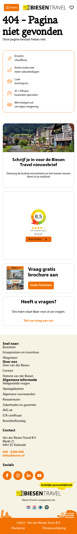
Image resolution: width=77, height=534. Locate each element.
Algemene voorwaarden (19, 394)
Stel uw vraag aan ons (39, 321)
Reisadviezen (11, 399)
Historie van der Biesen (18, 376)
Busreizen (9, 347)
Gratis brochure (41, 285)
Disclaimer (18, 528)
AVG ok (7, 410)
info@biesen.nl (14, 455)
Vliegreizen (10, 358)
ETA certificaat (12, 415)
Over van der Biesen (16, 365)
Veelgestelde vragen (16, 383)
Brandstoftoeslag (14, 421)
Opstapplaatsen (13, 389)
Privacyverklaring (54, 528)
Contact (8, 371)
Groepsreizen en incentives (21, 352)
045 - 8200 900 (13, 452)
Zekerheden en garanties (19, 405)
